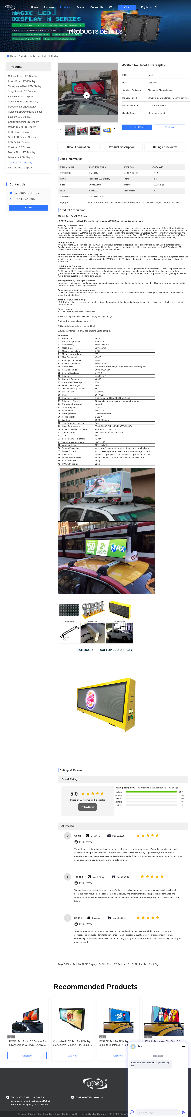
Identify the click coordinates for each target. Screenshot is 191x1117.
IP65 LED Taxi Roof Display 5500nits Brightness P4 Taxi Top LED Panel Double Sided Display (116, 1043)
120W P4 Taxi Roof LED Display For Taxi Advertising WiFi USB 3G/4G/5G (27, 1043)
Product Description (122, 147)
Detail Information (78, 147)
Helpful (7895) (85, 842)
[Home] (10, 7)
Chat (127, 7)
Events (80, 7)
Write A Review (88, 807)
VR (111, 7)
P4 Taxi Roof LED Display (112, 964)
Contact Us (96, 7)
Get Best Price (137, 127)
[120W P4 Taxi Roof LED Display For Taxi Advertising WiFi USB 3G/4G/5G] (27, 1018)
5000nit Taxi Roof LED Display (80, 964)
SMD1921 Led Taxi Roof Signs (144, 964)
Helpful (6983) (85, 883)
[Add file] (132, 1112)
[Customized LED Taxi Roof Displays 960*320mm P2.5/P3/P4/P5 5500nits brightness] (72, 1018)
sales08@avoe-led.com (26, 193)
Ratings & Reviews (165, 147)
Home (34, 7)
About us (49, 7)
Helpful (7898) (85, 924)
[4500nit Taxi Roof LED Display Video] (88, 92)
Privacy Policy (34, 1114)
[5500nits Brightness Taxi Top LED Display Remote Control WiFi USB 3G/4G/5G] (164, 1018)
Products (65, 7)
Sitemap (22, 1114)
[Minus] (183, 1046)
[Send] (183, 1112)
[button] (11, 1025)
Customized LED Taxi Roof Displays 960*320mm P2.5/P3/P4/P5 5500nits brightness (72, 1043)
